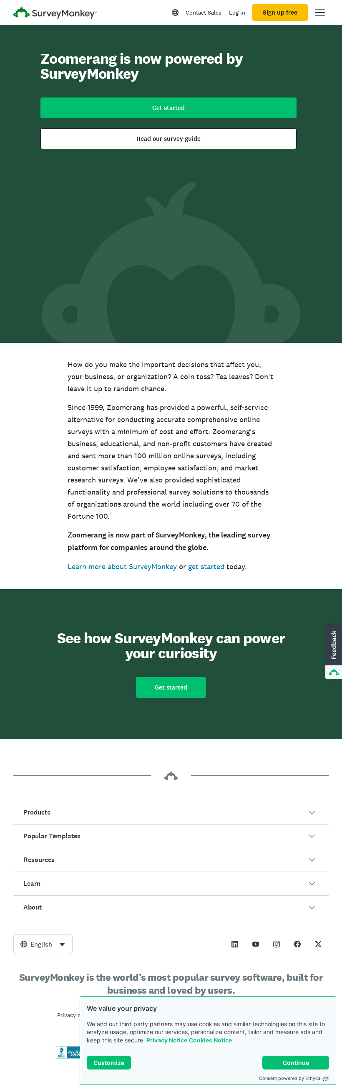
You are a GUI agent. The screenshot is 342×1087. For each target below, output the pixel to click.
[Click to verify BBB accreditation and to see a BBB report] (72, 1057)
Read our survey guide (168, 139)
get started (206, 566)
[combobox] (43, 944)
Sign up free (280, 12)
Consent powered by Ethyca (289, 1078)
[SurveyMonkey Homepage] (55, 13)
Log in (237, 12)
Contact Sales (203, 12)
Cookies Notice (210, 1040)
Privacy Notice (166, 1040)
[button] (171, 812)
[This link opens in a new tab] (234, 944)
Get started (168, 108)
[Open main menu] (320, 12)
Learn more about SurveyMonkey (122, 566)
